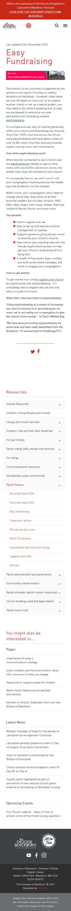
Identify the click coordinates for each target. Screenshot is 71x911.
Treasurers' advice (20, 520)
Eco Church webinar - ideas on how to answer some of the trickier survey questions (33, 814)
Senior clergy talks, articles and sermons (30, 448)
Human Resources (17, 404)
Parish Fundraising (20, 538)
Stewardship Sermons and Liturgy (30, 547)
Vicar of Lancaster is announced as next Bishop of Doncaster (30, 757)
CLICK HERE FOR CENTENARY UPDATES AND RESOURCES (35, 13)
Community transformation (22, 583)
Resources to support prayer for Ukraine (30, 682)
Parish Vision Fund (17, 610)
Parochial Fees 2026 (22, 493)
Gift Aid (14, 565)
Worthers (43, 888)
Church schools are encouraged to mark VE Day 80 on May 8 (32, 769)
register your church (51, 279)
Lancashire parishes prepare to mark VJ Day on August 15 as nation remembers (32, 745)
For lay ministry (15, 440)
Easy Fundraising (19, 511)
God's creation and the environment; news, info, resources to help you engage (32, 672)
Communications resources (23, 466)
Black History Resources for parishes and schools (28, 692)
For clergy (12, 457)
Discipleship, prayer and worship (25, 475)
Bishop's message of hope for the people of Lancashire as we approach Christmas (32, 733)
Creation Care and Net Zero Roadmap (29, 430)
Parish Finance (14, 484)
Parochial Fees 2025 (22, 502)
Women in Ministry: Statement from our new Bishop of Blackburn (33, 704)
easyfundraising (15, 120)
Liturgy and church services (22, 422)
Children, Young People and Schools (28, 413)
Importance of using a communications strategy (21, 660)
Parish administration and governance (28, 574)
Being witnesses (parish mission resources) (31, 592)
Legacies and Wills (20, 556)
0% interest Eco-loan (22, 529)
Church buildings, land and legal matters (30, 601)
